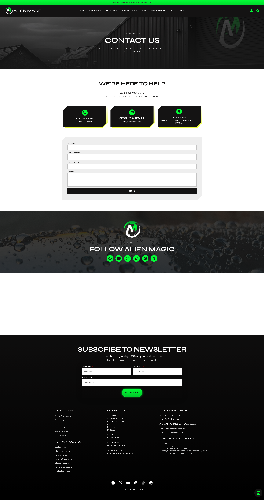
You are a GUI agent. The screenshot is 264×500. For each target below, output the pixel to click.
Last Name (137, 367)
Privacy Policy (61, 454)
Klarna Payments (62, 450)
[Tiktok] (136, 258)
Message (71, 172)
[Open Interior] (116, 10)
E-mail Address (88, 377)
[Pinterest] (145, 258)
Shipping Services (62, 462)
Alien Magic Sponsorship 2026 (68, 419)
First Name (87, 367)
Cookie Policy (60, 446)
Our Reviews (60, 435)
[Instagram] (127, 258)
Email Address (73, 153)
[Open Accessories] (137, 10)
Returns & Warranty (63, 458)
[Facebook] (110, 258)
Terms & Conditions (63, 466)
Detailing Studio (62, 427)
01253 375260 (113, 437)
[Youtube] (119, 258)
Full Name (71, 143)
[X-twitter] (154, 258)
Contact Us (59, 423)
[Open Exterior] (100, 10)
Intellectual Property (64, 470)
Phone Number (73, 162)
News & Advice (61, 431)
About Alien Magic (63, 415)
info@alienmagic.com (116, 445)
